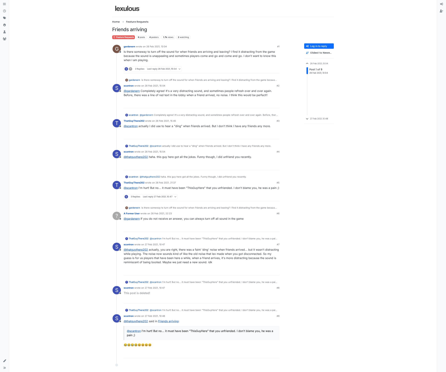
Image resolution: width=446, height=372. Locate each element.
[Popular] (4, 25)
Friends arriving (168, 321)
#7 (278, 244)
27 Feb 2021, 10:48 (155, 316)
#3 (278, 120)
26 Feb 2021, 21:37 (166, 182)
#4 (278, 151)
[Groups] (4, 39)
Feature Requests (125, 37)
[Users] (4, 32)
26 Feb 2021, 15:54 (155, 151)
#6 (278, 213)
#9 (278, 316)
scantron (129, 85)
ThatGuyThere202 (134, 120)
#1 (278, 46)
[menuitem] (441, 4)
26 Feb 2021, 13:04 (156, 46)
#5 (278, 182)
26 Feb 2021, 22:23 (161, 213)
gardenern (129, 46)
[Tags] (4, 18)
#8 (278, 287)
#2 (278, 85)
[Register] (441, 11)
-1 (269, 227)
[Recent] (4, 11)
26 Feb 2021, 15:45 (166, 120)
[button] (4, 361)
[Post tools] (276, 69)
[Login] (441, 4)
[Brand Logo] (128, 8)
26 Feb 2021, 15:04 (155, 85)
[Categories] (4, 4)
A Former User (132, 213)
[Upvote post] (263, 69)
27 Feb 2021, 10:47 (155, 244)
